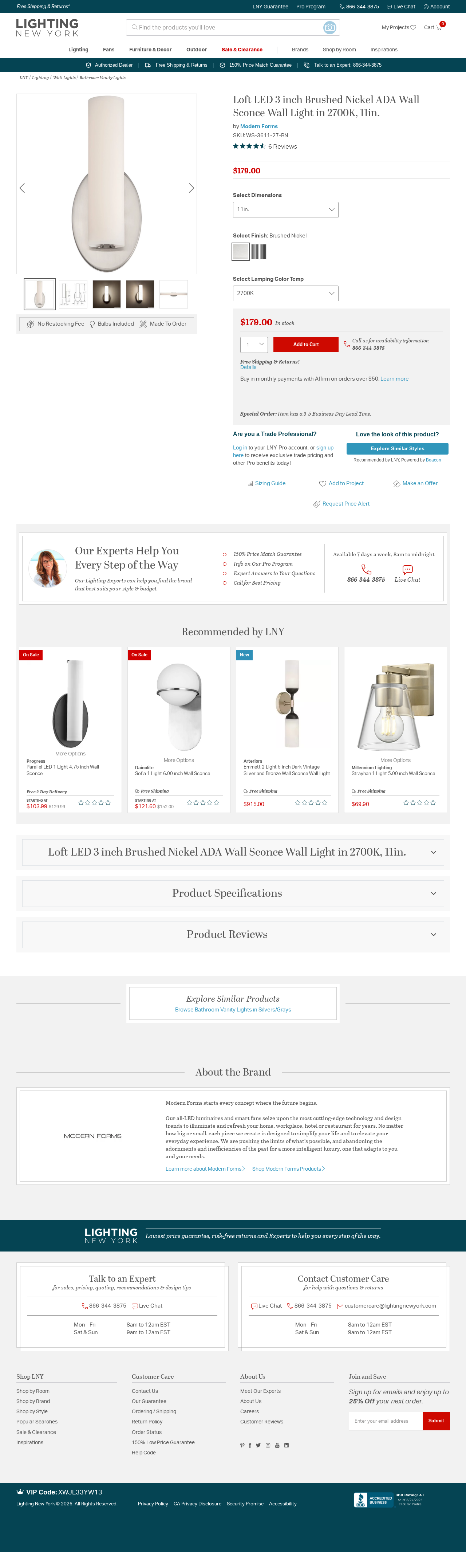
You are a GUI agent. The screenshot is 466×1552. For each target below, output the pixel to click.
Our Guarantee (149, 1401)
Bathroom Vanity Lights (103, 77)
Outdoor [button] (196, 49)
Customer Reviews (261, 1422)
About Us (250, 1401)
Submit (436, 1420)
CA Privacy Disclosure (197, 1504)
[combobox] (233, 27)
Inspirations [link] (384, 49)
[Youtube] (277, 1445)
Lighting (40, 77)
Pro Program (310, 6)
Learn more (394, 379)
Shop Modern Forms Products (287, 1169)
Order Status (147, 1432)
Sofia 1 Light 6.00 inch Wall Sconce (172, 773)
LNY (24, 77)
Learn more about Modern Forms (204, 1169)
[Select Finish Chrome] (258, 251)
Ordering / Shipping (154, 1411)
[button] (437, 6)
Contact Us (145, 1391)
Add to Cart (306, 344)
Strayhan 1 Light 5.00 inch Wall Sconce (393, 773)
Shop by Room (33, 1391)
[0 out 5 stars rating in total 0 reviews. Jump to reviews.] (96, 803)
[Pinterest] (242, 1445)
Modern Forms (259, 126)
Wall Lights (64, 77)
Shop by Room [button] (339, 49)
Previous (21, 188)
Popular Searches (37, 1422)
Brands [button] (300, 49)
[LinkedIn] (286, 1445)
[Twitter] (258, 1445)
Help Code (144, 1452)
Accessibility (283, 1504)
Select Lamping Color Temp (268, 279)
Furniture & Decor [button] (150, 49)
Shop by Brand (33, 1401)
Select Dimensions (257, 195)
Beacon (433, 460)
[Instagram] (268, 1445)
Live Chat (404, 6)
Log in (240, 447)
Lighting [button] (78, 49)
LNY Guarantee (270, 6)
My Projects (396, 27)
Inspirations (29, 1442)
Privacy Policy (153, 1504)
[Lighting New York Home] (47, 28)
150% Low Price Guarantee (163, 1442)
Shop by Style (32, 1411)
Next (191, 188)
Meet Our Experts (260, 1391)
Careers (249, 1411)
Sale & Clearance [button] (242, 49)
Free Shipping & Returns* (43, 6)
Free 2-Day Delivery (47, 791)
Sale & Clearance (36, 1432)
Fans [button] (109, 49)
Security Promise (245, 1504)
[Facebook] (250, 1445)
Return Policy (147, 1422)
